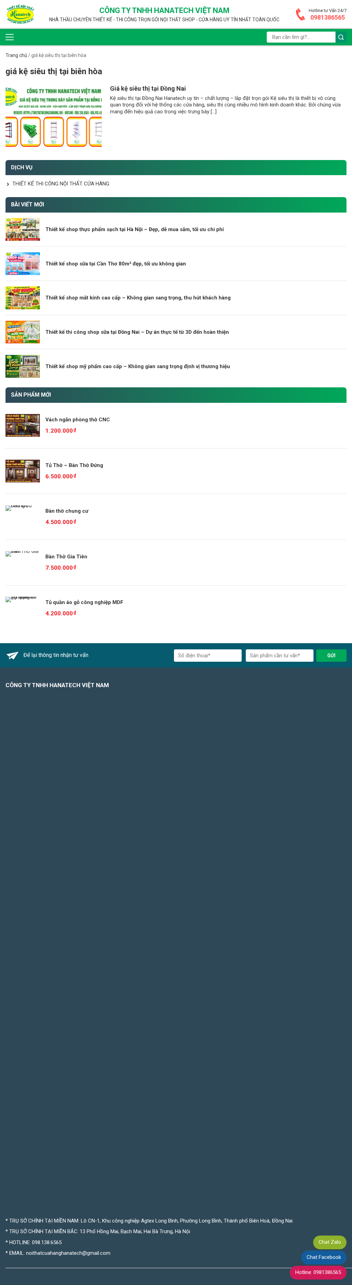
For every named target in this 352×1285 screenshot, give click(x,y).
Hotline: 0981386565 (318, 1272)
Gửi (331, 655)
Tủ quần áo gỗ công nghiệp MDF (84, 602)
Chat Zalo (330, 1242)
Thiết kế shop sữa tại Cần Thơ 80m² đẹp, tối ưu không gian (115, 264)
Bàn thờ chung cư (66, 511)
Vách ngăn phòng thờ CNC (77, 420)
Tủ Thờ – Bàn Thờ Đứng (74, 465)
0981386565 (327, 17)
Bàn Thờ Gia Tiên (66, 557)
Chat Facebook (324, 1257)
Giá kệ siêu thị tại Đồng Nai (148, 88)
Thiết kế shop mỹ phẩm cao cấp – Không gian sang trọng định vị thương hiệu (137, 366)
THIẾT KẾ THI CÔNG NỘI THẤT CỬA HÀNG (60, 184)
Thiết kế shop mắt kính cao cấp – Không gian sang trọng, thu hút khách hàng (138, 298)
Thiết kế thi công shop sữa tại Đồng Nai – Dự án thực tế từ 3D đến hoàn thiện (137, 332)
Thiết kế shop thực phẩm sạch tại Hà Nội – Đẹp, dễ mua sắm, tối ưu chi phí (134, 229)
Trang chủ (16, 55)
